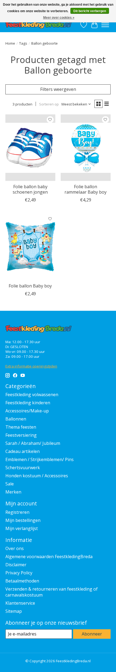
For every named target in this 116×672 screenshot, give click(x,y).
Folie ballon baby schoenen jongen (30, 189)
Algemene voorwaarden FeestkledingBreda (49, 557)
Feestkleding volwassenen (31, 395)
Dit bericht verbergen (89, 11)
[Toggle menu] (105, 24)
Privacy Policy (18, 573)
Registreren (17, 512)
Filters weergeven (58, 89)
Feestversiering (21, 435)
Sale (9, 484)
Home (10, 43)
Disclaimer (15, 565)
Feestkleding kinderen (27, 403)
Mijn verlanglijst (21, 528)
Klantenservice (20, 603)
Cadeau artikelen (22, 451)
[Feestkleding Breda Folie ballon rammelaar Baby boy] (86, 147)
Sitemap (13, 611)
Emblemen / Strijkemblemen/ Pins (39, 459)
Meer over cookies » (58, 17)
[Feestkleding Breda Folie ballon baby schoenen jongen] (30, 147)
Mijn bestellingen (22, 520)
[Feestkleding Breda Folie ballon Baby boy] (30, 247)
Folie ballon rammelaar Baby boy (85, 189)
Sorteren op (49, 104)
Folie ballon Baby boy (30, 286)
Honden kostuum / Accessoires (36, 476)
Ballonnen (15, 419)
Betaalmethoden (22, 581)
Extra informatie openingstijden (31, 366)
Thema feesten (20, 427)
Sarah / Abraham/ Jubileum (32, 443)
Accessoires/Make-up (27, 411)
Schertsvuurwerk (22, 468)
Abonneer (92, 634)
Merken (13, 492)
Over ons (14, 548)
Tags (23, 43)
